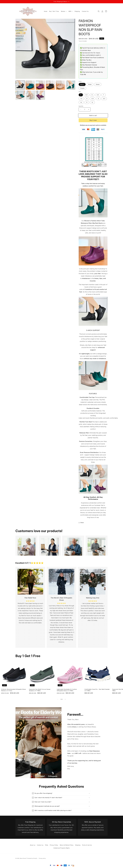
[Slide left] (58, 699)
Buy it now (93, 120)
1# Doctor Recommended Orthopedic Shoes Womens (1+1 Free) (13, 690)
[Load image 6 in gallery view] (70, 85)
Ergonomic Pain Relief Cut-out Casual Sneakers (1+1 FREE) (39, 690)
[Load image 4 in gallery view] (50, 85)
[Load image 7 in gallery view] (20, 95)
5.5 (86, 95)
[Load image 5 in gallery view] (60, 85)
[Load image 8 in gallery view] (30, 95)
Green (98, 84)
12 (92, 102)
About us (32, 845)
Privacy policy (42, 858)
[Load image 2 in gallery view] (30, 85)
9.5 (104, 98)
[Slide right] (65, 699)
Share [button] (82, 522)
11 (86, 102)
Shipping (77, 845)
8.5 (93, 98)
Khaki (90, 84)
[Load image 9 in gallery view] (40, 95)
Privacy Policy (54, 845)
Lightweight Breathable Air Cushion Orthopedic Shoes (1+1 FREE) (67, 690)
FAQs (46, 845)
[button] (64, 11)
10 (81, 102)
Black (82, 84)
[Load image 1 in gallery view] (20, 85)
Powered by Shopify (32, 858)
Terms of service (87, 845)
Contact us (40, 845)
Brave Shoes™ (23, 858)
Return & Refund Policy (66, 845)
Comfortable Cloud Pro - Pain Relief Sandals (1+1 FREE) (97, 690)
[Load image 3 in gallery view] (40, 85)
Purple (82, 88)
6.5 (98, 95)
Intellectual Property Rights (61, 848)
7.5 (81, 98)
